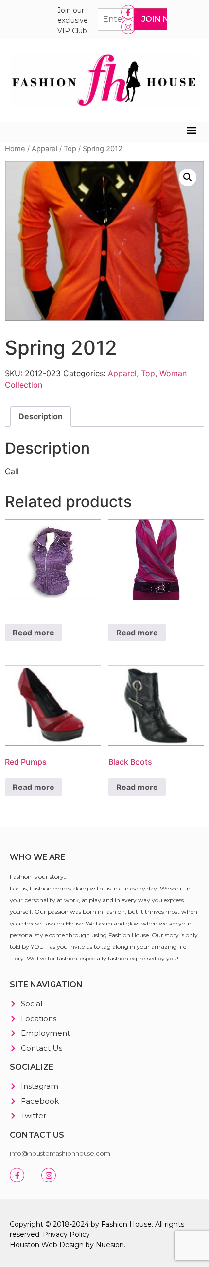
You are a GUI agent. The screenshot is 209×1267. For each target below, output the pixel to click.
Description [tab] (40, 416)
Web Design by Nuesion (82, 1244)
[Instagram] (128, 26)
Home (15, 148)
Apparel (44, 148)
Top (70, 148)
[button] (191, 130)
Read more (33, 632)
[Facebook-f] (128, 12)
